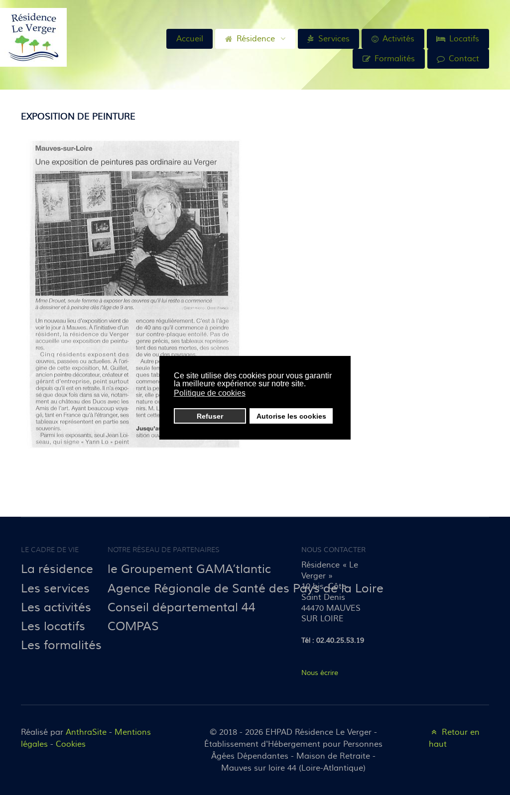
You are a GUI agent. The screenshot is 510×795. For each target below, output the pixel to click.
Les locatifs (53, 626)
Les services (55, 588)
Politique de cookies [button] (210, 393)
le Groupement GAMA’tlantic (189, 569)
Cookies (71, 744)
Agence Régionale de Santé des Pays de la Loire (245, 588)
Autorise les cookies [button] (291, 416)
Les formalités (61, 645)
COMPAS (133, 626)
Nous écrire (319, 673)
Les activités (56, 607)
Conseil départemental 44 (181, 607)
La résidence (57, 569)
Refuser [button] (210, 416)
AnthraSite (87, 732)
